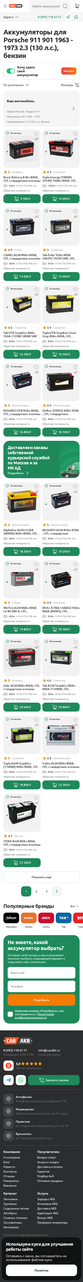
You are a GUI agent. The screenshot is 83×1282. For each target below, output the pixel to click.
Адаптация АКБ (47, 1213)
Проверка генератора (52, 1222)
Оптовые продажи (50, 1181)
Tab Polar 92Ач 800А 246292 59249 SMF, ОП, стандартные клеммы (58, 256)
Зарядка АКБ (46, 1199)
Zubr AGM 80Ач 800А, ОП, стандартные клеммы (21, 687)
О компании (11, 1157)
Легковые (10, 1199)
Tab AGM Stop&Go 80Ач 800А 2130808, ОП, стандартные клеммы (58, 687)
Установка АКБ (47, 1203)
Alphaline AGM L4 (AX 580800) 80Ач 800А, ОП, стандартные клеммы (20, 531)
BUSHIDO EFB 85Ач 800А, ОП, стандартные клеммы (21, 412)
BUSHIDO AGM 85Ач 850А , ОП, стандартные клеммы (60, 531)
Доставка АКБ (47, 1208)
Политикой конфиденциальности (34, 1016)
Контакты (10, 1171)
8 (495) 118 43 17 (49, 17)
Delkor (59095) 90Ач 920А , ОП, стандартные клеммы (60, 412)
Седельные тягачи (16, 1208)
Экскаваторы (12, 1222)
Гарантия (43, 1171)
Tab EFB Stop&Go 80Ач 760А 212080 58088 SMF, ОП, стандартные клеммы (21, 334)
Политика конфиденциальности (25, 1235)
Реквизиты (11, 1181)
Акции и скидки (48, 1162)
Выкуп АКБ (45, 1218)
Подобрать (41, 1000)
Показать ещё (42, 877)
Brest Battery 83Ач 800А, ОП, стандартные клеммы (21, 179)
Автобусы (10, 1213)
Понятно (41, 1270)
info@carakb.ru (49, 1050)
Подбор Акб (45, 1176)
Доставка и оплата (50, 1167)
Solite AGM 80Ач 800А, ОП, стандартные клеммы (60, 765)
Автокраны (11, 1227)
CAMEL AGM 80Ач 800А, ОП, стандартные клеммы (21, 256)
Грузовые (10, 1203)
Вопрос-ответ (46, 1157)
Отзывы (9, 1176)
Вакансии (10, 1185)
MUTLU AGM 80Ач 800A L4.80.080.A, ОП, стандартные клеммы (20, 609)
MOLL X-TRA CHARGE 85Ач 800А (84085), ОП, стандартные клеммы (61, 609)
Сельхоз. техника (15, 1218)
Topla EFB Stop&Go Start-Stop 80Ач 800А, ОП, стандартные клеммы (59, 334)
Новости (9, 1167)
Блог (6, 1162)
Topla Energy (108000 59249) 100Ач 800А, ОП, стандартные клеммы (59, 179)
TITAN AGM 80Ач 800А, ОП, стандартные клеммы (21, 843)
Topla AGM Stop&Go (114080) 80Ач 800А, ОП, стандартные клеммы (20, 765)
